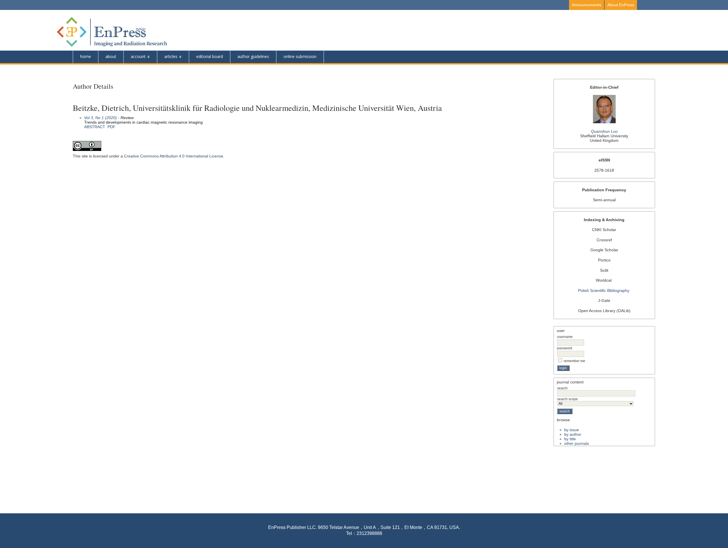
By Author (572, 434)
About (111, 56)
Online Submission (300, 56)
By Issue (571, 429)
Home (85, 56)
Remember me (574, 361)
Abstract (94, 126)
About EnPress (620, 5)
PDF (111, 126)
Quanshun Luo (604, 131)
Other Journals (576, 443)
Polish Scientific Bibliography (603, 290)
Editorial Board (209, 56)
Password (564, 348)
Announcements (586, 5)
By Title (570, 439)
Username (565, 337)
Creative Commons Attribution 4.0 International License (173, 156)
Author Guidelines (253, 56)
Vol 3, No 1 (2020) (100, 117)
